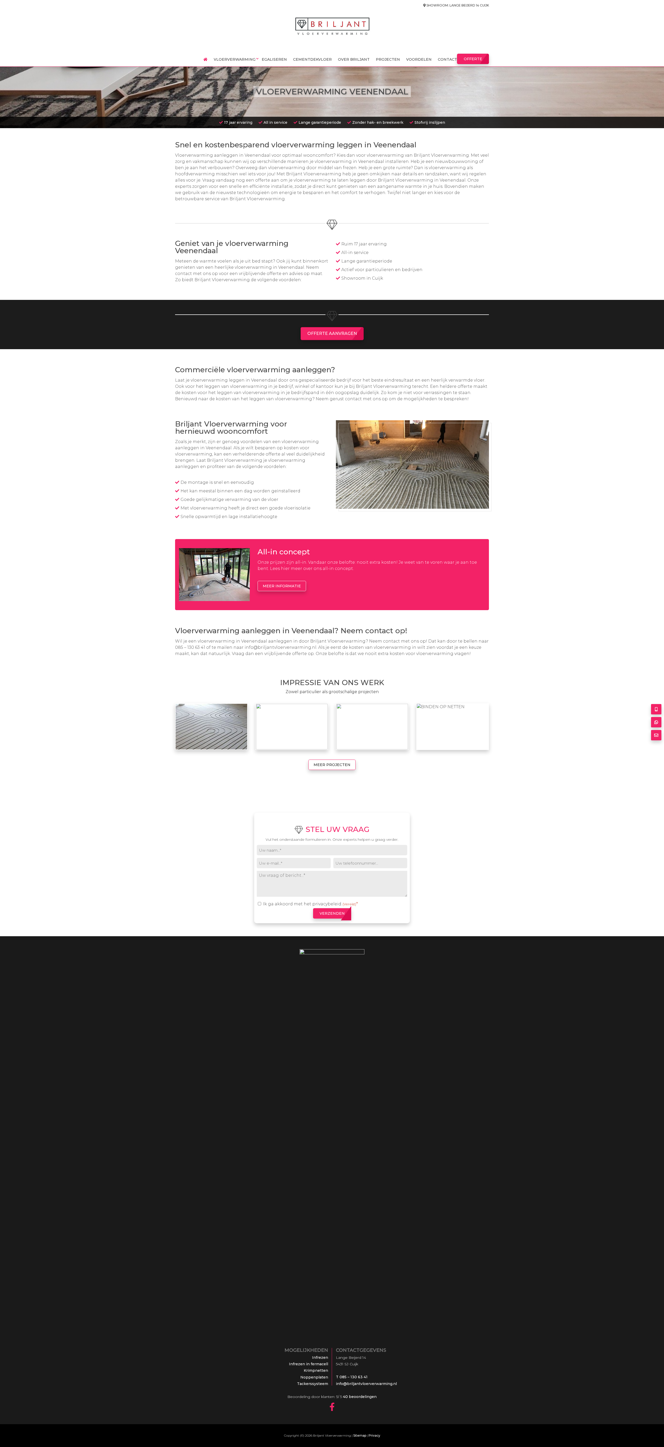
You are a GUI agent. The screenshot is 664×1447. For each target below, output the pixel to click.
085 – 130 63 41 (190, 647)
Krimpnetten (316, 1370)
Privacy (374, 1435)
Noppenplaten (314, 1377)
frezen (350, 167)
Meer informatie (282, 586)
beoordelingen (359, 1396)
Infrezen (320, 1357)
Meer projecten (332, 764)
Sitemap (359, 1435)
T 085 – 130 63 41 (352, 1377)
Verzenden (332, 913)
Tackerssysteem (312, 1383)
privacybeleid (326, 903)
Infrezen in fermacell (308, 1364)
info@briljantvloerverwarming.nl (280, 647)
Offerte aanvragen (332, 333)
